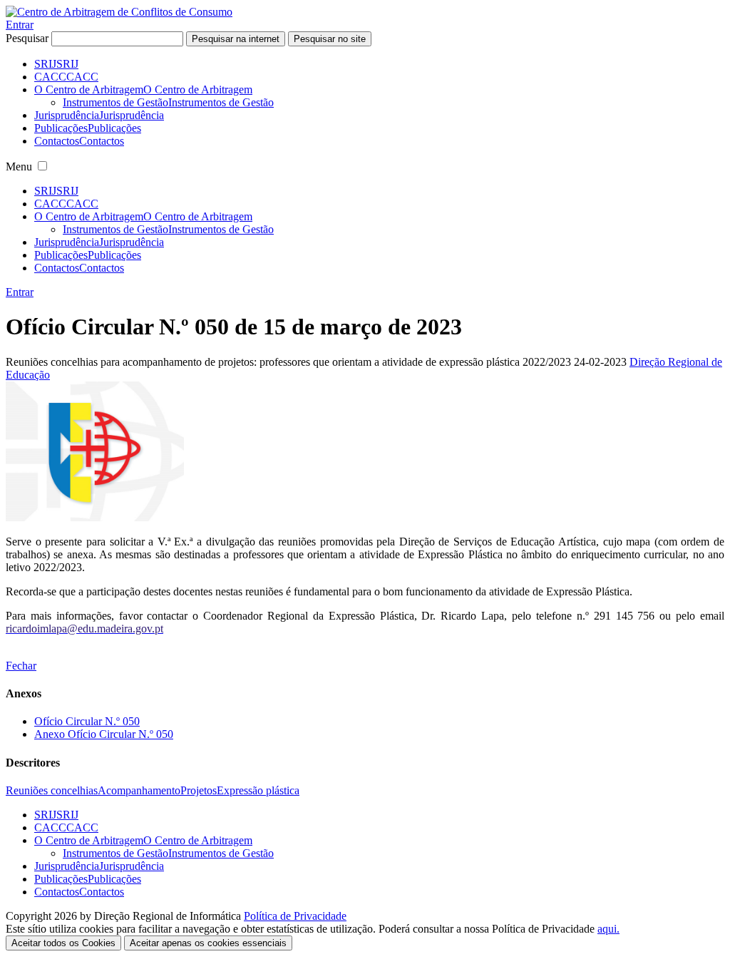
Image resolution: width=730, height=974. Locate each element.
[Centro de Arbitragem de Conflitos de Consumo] (119, 12)
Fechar (21, 666)
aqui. (608, 929)
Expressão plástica (258, 790)
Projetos (198, 790)
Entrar (20, 25)
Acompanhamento (139, 790)
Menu (19, 166)
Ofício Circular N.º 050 (87, 721)
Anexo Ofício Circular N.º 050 (103, 734)
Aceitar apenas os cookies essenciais (208, 943)
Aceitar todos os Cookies (63, 943)
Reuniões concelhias (52, 790)
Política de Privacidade (295, 916)
